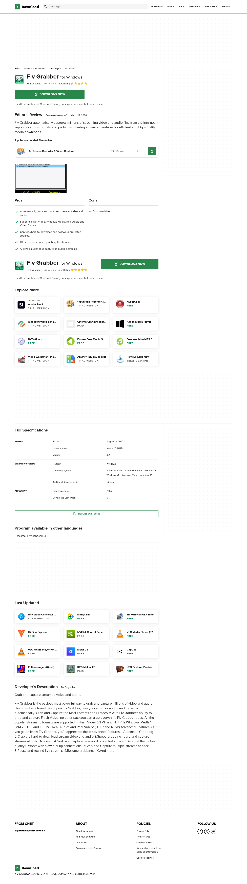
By (34, 83)
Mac (169, 7)
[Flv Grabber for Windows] (19, 79)
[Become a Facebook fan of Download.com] (200, 831)
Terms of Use (143, 836)
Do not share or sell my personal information (148, 850)
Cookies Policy (144, 842)
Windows (156, 7)
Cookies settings (145, 857)
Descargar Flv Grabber (28, 536)
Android (193, 7)
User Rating (64, 83)
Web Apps (209, 7)
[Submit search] (45, 6)
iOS (180, 7)
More (225, 6)
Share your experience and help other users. (78, 104)
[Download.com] (27, 6)
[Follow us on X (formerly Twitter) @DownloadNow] (207, 831)
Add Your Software (85, 836)
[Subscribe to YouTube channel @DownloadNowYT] (213, 831)
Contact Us (81, 842)
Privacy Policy (143, 831)
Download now (52, 94)
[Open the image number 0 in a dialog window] (41, 178)
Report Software (89, 513)
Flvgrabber (70, 687)
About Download (84, 831)
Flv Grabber (54, 76)
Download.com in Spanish (89, 848)
